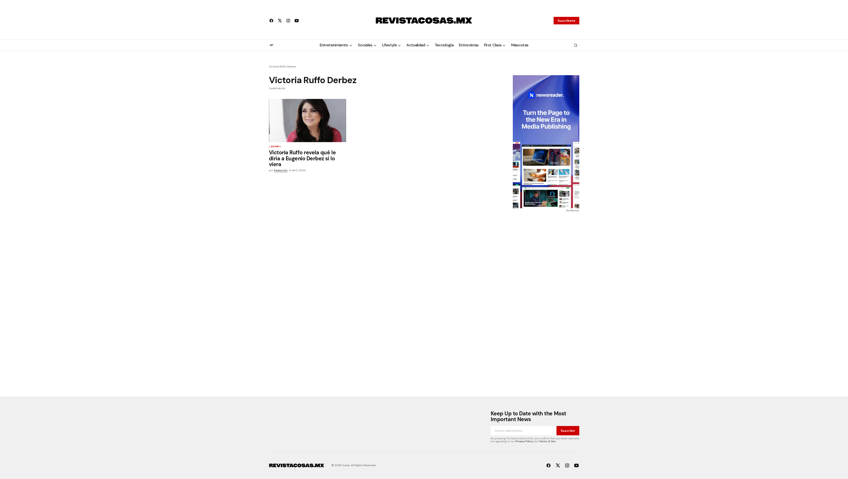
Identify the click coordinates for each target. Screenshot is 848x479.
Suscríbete (566, 21)
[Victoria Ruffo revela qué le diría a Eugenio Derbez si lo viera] (307, 120)
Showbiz (275, 147)
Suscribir (568, 431)
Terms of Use (547, 441)
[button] (271, 45)
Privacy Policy (524, 441)
